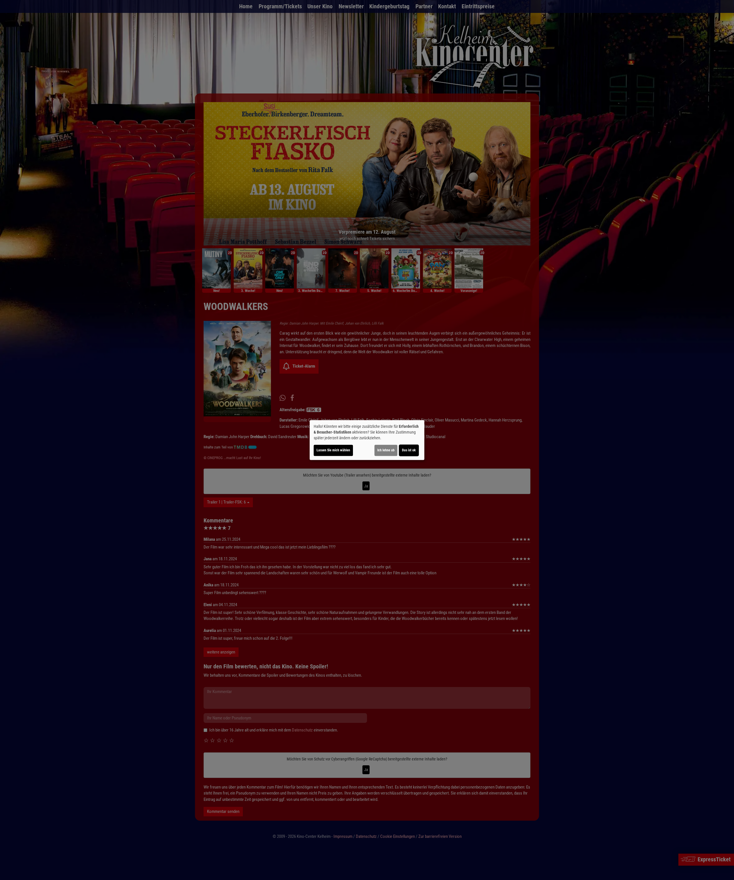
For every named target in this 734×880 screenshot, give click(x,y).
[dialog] (367, 440)
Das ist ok (409, 450)
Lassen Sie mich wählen (333, 450)
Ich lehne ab (386, 450)
